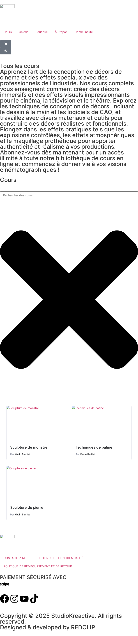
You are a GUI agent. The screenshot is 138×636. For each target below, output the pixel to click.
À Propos (61, 32)
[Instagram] (14, 598)
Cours (8, 32)
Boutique (42, 32)
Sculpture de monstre (28, 447)
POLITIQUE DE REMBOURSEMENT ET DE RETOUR (38, 566)
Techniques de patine (94, 447)
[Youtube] (24, 598)
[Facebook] (4, 598)
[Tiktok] (34, 598)
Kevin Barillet (22, 454)
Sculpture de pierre (26, 507)
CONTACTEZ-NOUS (17, 558)
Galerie (23, 32)
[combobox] (69, 195)
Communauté (84, 32)
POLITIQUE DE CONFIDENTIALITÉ (61, 558)
